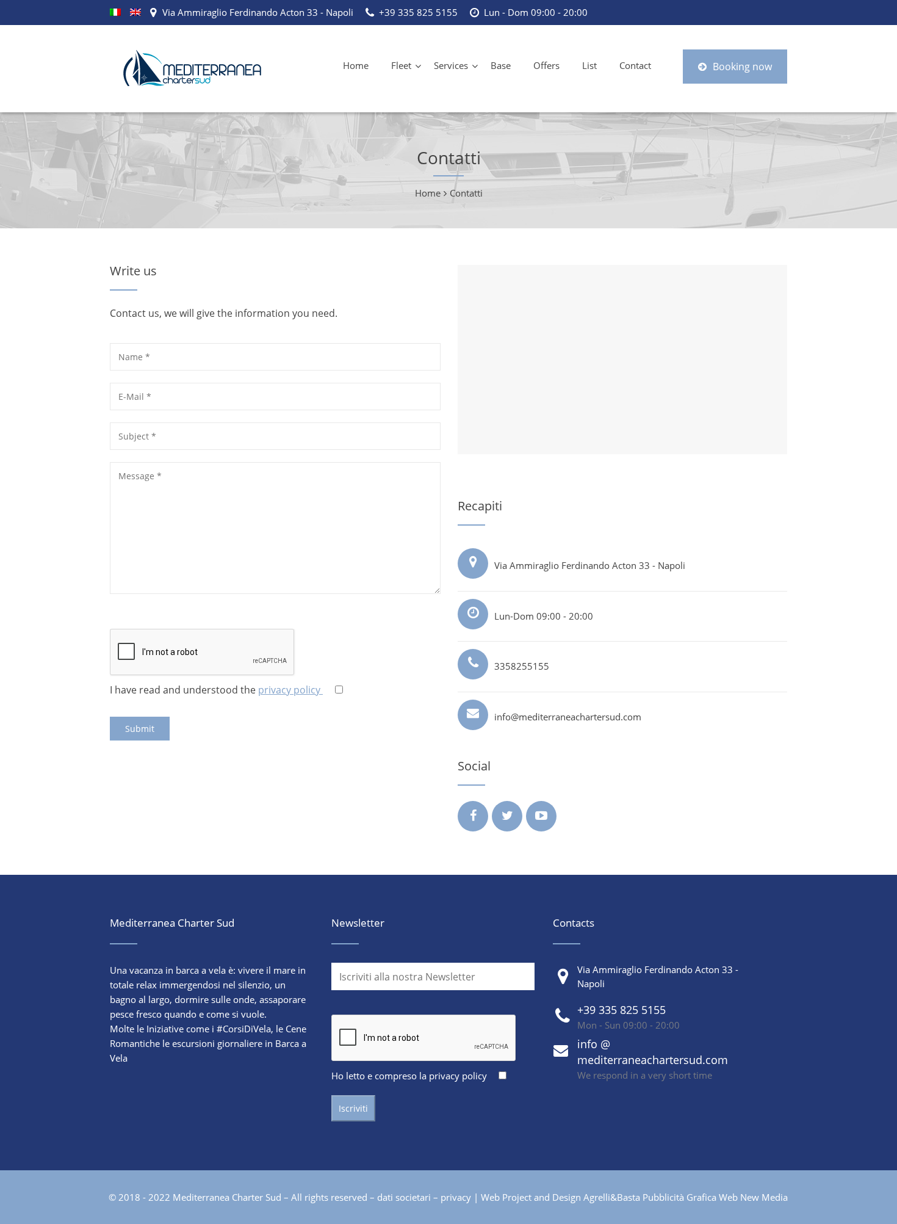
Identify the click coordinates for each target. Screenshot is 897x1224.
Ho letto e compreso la (409, 1076)
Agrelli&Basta (611, 1197)
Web (728, 1197)
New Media (764, 1197)
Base (501, 65)
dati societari (404, 1197)
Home (356, 65)
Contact (635, 65)
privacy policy (290, 690)
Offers (546, 65)
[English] (135, 12)
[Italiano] (115, 12)
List (589, 65)
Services (451, 65)
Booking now (742, 66)
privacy (456, 1197)
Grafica (701, 1197)
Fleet (401, 65)
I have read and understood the (216, 690)
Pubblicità (663, 1197)
